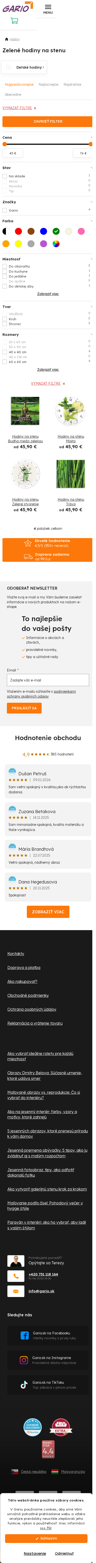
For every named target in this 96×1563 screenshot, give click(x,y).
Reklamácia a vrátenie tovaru (35, 1023)
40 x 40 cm (49, 352)
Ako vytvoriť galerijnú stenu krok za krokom (47, 1189)
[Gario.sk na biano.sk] (48, 1451)
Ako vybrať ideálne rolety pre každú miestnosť (40, 1056)
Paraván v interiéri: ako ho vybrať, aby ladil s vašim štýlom (46, 1225)
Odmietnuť (64, 1553)
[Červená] (20, 233)
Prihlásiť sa (24, 708)
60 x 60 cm (49, 361)
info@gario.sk (41, 1291)
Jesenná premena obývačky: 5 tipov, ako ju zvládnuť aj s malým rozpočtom (47, 1153)
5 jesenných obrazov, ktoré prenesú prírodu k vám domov (47, 1133)
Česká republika (33, 1471)
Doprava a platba (23, 967)
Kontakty (15, 953)
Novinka (49, 186)
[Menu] (48, 9)
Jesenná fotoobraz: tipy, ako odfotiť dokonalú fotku (40, 1172)
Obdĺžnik (49, 313)
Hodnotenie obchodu (48, 738)
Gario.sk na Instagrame (54, 1360)
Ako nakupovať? (22, 981)
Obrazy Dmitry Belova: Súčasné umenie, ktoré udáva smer (44, 1075)
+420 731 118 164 (43, 1274)
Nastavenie (35, 1553)
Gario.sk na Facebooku (54, 1335)
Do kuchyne (49, 271)
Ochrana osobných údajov (31, 1009)
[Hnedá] (32, 233)
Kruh (49, 319)
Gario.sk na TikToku (54, 1384)
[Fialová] (45, 245)
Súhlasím (48, 1538)
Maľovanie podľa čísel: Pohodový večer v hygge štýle (45, 1206)
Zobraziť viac (48, 911)
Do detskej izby (49, 286)
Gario (49, 210)
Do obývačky (49, 266)
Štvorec (49, 323)
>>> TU (45, 1528)
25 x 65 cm (49, 342)
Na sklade (49, 176)
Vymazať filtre (17, 108)
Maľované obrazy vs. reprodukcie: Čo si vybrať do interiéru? (43, 1095)
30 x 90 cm (49, 346)
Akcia (49, 181)
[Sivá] (32, 245)
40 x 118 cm (49, 356)
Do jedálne (49, 276)
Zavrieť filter (48, 121)
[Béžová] (70, 233)
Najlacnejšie (48, 84)
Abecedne (13, 94)
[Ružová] (83, 233)
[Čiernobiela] (7, 233)
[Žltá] (20, 245)
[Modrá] (45, 233)
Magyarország (73, 1471)
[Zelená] (58, 233)
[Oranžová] (7, 245)
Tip (49, 191)
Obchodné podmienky (28, 995)
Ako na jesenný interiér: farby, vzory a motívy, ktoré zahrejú (42, 1114)
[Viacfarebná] (58, 245)
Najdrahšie (72, 84)
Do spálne (49, 281)
